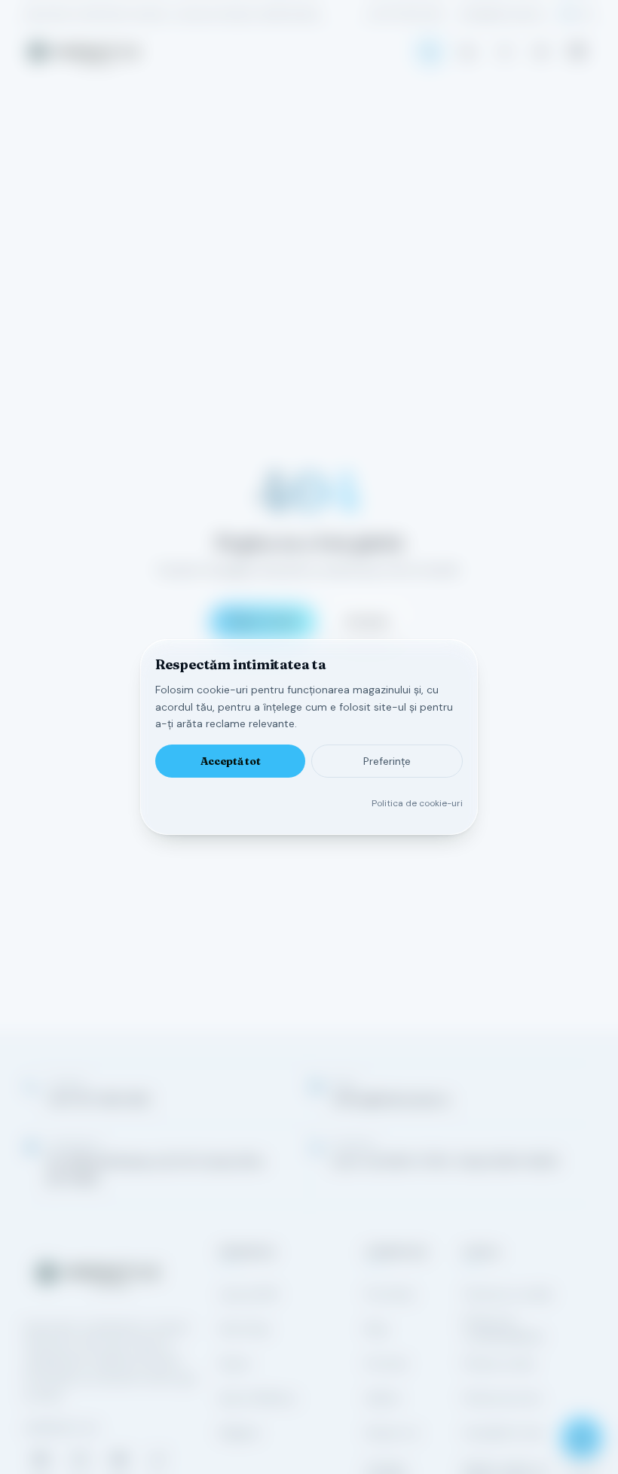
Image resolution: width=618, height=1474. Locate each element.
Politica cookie (499, 1363)
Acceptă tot (230, 761)
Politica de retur (502, 1398)
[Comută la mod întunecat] (541, 52)
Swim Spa (244, 1328)
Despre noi (392, 1432)
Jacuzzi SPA (248, 1294)
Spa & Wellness (257, 1398)
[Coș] (467, 52)
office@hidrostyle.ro (502, 14)
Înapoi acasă (263, 621)
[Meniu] (577, 52)
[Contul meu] (505, 52)
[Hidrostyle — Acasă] (83, 51)
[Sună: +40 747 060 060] (429, 52)
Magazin (239, 1432)
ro (567, 14)
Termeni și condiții (507, 1294)
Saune (234, 1363)
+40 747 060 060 (405, 14)
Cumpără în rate (503, 1432)
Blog (376, 1328)
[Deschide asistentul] (582, 1438)
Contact (367, 621)
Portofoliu (390, 1294)
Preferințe (387, 761)
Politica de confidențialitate (503, 1328)
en (588, 14)
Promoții (386, 1363)
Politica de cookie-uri (417, 803)
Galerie (383, 1398)
